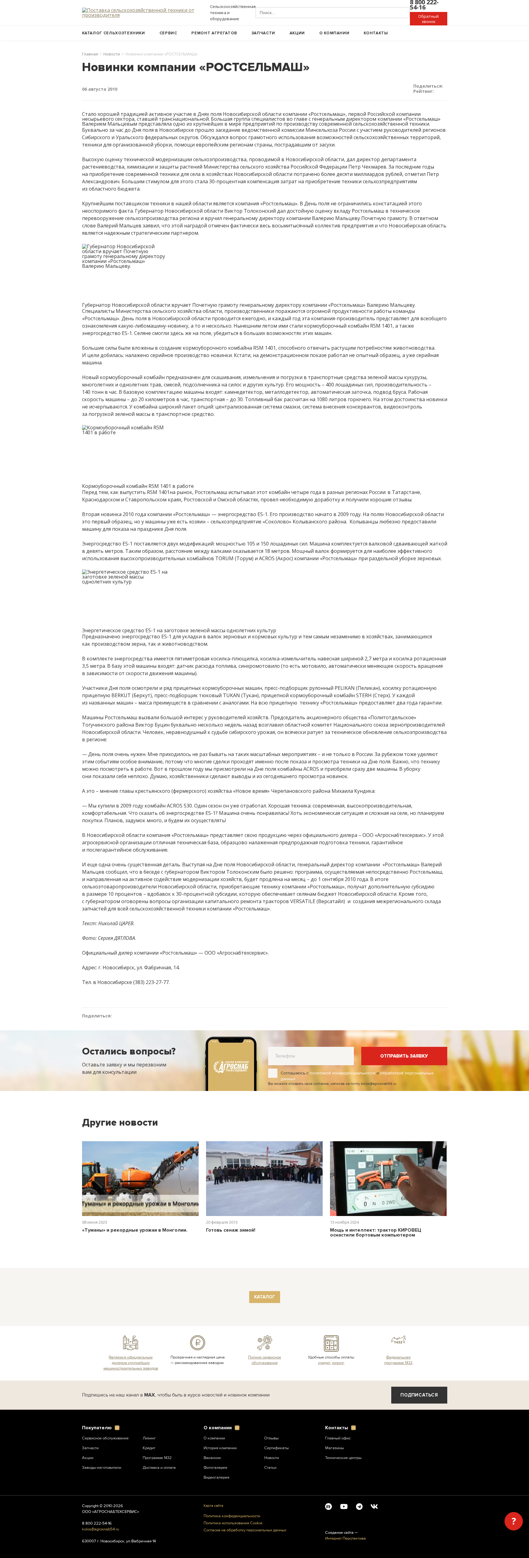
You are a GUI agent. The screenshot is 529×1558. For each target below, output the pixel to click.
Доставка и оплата (159, 1467)
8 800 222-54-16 (97, 1523)
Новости (111, 54)
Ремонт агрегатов (214, 33)
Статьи (270, 1467)
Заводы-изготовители (101, 1467)
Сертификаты (276, 1448)
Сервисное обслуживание (105, 1438)
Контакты (376, 33)
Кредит (149, 1448)
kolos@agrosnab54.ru (100, 1529)
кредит (324, 1362)
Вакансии (212, 1457)
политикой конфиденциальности (342, 1073)
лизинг (338, 1362)
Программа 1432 (157, 1457)
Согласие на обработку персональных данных (245, 1530)
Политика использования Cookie (233, 1523)
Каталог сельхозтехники (113, 33)
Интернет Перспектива (345, 1538)
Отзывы (271, 1438)
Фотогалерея (215, 1467)
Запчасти (263, 33)
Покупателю (97, 1428)
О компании (334, 33)
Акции (297, 33)
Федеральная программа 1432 (398, 1360)
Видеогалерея (216, 1477)
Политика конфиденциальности (232, 1516)
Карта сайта (213, 1505)
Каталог (264, 1297)
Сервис (168, 33)
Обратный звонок (428, 18)
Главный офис (338, 1438)
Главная (90, 54)
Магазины (334, 1448)
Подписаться (419, 1395)
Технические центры (343, 1457)
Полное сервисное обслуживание (264, 1360)
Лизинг (149, 1438)
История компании (220, 1448)
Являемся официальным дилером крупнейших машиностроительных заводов (130, 1363)
